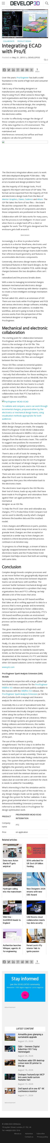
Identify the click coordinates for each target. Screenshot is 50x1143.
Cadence (29, 199)
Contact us (29, 1137)
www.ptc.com (8, 667)
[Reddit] (22, 70)
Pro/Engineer (23, 77)
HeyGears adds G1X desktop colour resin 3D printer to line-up (31, 1063)
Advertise (29, 1133)
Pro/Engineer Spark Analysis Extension (19, 694)
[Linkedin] (13, 70)
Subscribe (41, 1133)
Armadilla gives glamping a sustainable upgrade (30, 1036)
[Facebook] (4, 70)
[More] (31, 70)
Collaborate (8, 41)
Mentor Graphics (9, 199)
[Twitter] (9, 70)
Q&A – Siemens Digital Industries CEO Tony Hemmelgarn (28, 1049)
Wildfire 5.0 (26, 690)
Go (25, 995)
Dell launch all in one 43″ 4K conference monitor (31, 1090)
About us (17, 1133)
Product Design (24, 41)
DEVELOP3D (34, 57)
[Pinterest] (18, 70)
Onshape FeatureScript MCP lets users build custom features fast (31, 1077)
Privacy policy (42, 1137)
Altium (40, 199)
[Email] (27, 70)
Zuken (21, 199)
